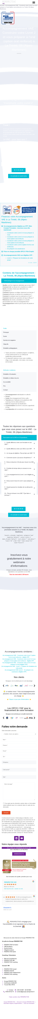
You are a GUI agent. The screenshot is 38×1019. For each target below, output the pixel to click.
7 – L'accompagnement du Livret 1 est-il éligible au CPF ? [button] (18, 475)
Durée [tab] (5, 336)
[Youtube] (21, 838)
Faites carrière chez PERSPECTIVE (19, 997)
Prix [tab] (4, 386)
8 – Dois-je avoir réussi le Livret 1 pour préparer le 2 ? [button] (18, 481)
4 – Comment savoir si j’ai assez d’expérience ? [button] (18, 457)
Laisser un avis (18, 888)
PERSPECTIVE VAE (10, 882)
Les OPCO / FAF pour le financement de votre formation (19, 709)
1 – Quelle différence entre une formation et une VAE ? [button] (18, 443)
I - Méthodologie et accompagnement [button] (13, 280)
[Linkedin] (16, 838)
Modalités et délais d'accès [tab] (11, 378)
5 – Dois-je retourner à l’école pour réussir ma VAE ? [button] (19, 463)
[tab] (19, 293)
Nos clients (19, 677)
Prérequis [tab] (6, 332)
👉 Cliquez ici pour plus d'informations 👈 (19, 699)
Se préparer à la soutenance (16, 248)
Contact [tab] (5, 390)
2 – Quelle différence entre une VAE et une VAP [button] (18, 448)
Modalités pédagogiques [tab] (10, 348)
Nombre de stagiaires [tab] (9, 340)
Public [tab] (5, 328)
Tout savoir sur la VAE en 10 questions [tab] (15, 437)
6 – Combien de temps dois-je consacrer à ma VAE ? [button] (17, 469)
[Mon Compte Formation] (19, 18)
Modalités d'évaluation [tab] (9, 374)
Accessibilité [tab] (7, 382)
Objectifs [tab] (5, 344)
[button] (34, 2)
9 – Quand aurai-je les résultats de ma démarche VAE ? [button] (18, 488)
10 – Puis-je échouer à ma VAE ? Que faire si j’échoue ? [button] (17, 494)
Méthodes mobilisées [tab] (9, 370)
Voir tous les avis (9, 888)
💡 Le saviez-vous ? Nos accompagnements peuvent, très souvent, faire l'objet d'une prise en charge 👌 (19, 694)
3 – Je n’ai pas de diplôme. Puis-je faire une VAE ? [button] (18, 453)
